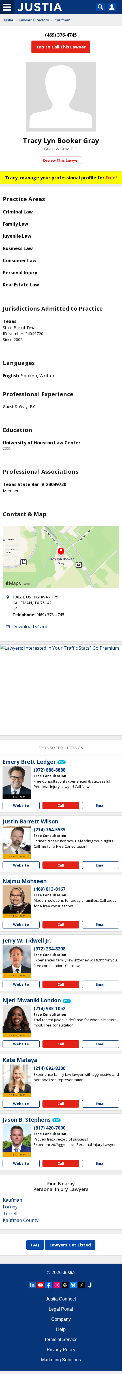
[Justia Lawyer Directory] (89, 1285)
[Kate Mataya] (17, 1079)
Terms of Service (61, 1339)
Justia (8, 20)
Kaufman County (20, 1220)
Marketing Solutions (61, 1359)
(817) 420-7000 (49, 1128)
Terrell (10, 1213)
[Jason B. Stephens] (17, 1138)
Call (60, 805)
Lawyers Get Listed (70, 1245)
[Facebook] (48, 1285)
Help (61, 1329)
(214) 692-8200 (49, 1068)
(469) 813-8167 (49, 889)
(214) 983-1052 (49, 1008)
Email (101, 805)
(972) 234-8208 (49, 949)
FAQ (35, 1245)
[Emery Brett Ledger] (17, 780)
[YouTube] (40, 1285)
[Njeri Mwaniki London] (17, 1019)
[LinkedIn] (32, 1285)
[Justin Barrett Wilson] (17, 840)
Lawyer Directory (34, 20)
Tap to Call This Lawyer (61, 47)
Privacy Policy (61, 1349)
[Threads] (65, 1285)
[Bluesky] (73, 1285)
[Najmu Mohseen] (17, 899)
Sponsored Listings (60, 747)
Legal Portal (61, 1309)
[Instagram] (56, 1285)
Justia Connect (61, 1299)
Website (21, 805)
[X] (81, 1285)
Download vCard (29, 626)
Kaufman (62, 20)
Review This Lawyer (61, 160)
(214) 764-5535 (49, 830)
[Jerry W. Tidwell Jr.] (17, 959)
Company (61, 1319)
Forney (10, 1207)
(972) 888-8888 (49, 770)
